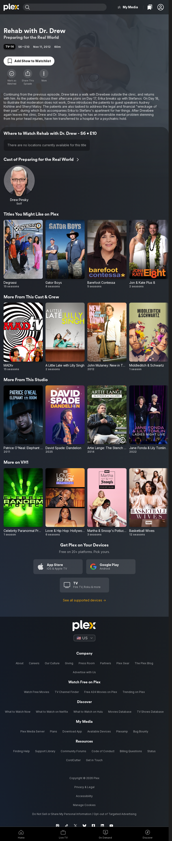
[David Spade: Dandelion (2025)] (65, 419)
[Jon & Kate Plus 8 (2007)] (148, 254)
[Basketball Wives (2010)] (148, 502)
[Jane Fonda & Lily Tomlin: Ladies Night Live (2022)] (148, 419)
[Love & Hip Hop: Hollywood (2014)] (65, 502)
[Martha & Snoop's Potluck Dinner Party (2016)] (107, 502)
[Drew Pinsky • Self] (19, 185)
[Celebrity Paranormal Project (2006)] (23, 502)
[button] (160, 7)
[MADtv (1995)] (23, 337)
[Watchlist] (149, 7)
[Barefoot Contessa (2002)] (107, 254)
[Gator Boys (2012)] (65, 254)
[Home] (11, 7)
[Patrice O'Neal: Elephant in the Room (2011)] (23, 419)
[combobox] (69, 7)
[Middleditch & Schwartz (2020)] (148, 337)
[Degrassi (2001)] (23, 254)
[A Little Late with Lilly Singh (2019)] (65, 337)
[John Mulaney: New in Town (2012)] (107, 337)
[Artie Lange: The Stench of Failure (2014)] (107, 419)
